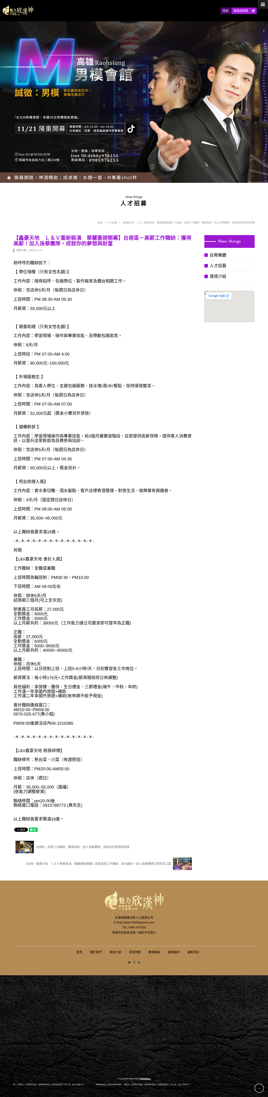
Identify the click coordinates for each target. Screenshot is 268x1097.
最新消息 (193, 952)
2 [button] (264, 31)
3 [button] (264, 36)
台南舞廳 (218, 255)
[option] (134, 102)
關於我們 (96, 952)
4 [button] (264, 40)
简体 (225, 10)
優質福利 (174, 952)
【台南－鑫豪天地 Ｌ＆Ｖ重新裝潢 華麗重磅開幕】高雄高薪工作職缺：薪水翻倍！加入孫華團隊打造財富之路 (98, 863)
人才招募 (112, 222)
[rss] (139, 962)
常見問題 (135, 952)
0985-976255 (137, 927)
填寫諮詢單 (241, 10)
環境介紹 (218, 276)
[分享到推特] (129, 962)
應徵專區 (154, 952)
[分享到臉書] (134, 962)
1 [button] (264, 26)
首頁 (100, 222)
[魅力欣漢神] (18, 10)
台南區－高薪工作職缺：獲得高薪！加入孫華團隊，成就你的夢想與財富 (82, 846)
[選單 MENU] (263, 4)
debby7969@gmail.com (138, 922)
